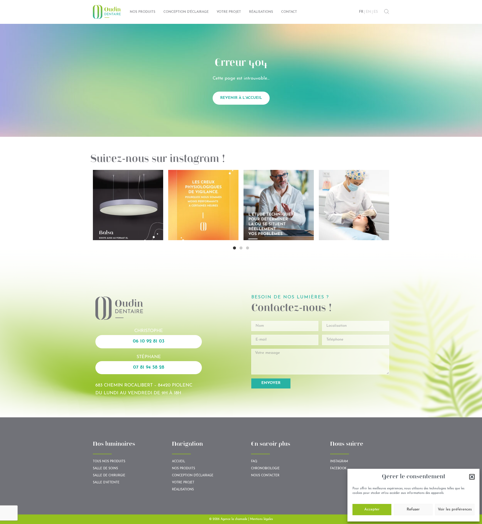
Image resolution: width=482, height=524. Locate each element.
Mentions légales (261, 519)
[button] (471, 476)
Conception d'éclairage (192, 475)
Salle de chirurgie (109, 475)
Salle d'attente (106, 482)
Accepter (372, 509)
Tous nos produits (109, 461)
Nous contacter (265, 475)
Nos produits (183, 468)
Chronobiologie (265, 468)
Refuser (413, 509)
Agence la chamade (234, 519)
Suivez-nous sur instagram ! (157, 159)
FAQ (254, 461)
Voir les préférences (455, 509)
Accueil (178, 461)
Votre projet (183, 482)
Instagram (339, 461)
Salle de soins (105, 468)
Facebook (338, 468)
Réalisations (183, 489)
